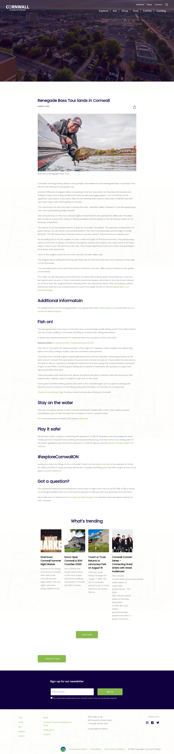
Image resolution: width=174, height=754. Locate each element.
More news (87, 634)
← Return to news (52, 658)
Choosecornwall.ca (78, 749)
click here (83, 418)
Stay (21, 717)
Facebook (43, 311)
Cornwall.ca (96, 749)
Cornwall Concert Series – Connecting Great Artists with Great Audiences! (122, 564)
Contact (158, 4)
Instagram (57, 311)
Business (140, 4)
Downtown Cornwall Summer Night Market (51, 560)
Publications (48, 730)
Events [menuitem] (147, 11)
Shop (21, 722)
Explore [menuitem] (103, 11)
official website (105, 308)
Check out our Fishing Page (50, 392)
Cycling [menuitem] (161, 11)
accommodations (52, 470)
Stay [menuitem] (136, 11)
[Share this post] (134, 107)
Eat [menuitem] (115, 11)
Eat (20, 727)
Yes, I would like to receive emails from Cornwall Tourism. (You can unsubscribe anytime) (84, 698)
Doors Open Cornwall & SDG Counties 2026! (73, 560)
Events (21, 736)
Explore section (103, 464)
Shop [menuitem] (125, 11)
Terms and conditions (114, 749)
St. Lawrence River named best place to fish (73, 343)
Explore (22, 731)
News (149, 4)
